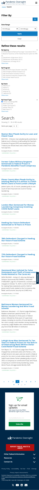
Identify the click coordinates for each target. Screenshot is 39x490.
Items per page (6, 126)
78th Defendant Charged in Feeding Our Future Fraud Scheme (18, 239)
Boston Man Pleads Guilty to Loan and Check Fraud (19, 135)
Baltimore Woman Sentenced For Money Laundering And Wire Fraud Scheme (17, 306)
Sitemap (33, 469)
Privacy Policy (5, 469)
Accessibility (15, 469)
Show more (4, 63)
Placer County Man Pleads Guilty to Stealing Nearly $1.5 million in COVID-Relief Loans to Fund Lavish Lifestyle (19, 181)
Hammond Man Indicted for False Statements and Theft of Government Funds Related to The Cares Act (19, 272)
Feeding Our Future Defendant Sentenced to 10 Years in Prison (16, 223)
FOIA (28, 469)
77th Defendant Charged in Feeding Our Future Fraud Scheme (18, 255)
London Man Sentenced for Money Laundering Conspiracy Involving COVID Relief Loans (17, 207)
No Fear (22, 469)
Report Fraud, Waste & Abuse (20, 447)
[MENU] (36, 2)
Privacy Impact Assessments (19, 472)
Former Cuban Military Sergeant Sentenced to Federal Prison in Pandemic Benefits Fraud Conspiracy (18, 163)
